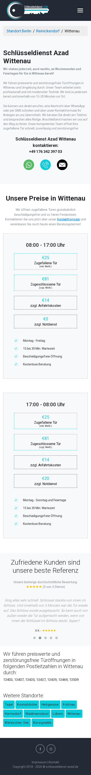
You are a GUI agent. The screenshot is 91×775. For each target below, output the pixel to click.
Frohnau (69, 704)
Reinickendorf (48, 31)
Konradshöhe (27, 704)
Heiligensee (50, 704)
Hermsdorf (13, 714)
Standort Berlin (19, 31)
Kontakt (54, 762)
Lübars (58, 714)
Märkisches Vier (17, 723)
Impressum (39, 762)
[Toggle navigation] (80, 10)
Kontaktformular (68, 219)
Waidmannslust (36, 714)
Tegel (9, 704)
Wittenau (74, 714)
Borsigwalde (42, 723)
